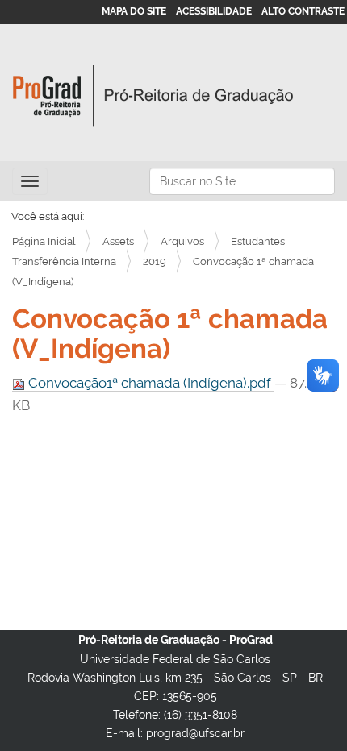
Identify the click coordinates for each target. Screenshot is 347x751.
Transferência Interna (64, 261)
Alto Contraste (303, 11)
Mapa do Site (134, 11)
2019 (154, 261)
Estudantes (258, 241)
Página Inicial (44, 241)
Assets (118, 241)
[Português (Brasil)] (153, 96)
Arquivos (182, 241)
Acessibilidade (214, 11)
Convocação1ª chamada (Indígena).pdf (149, 383)
